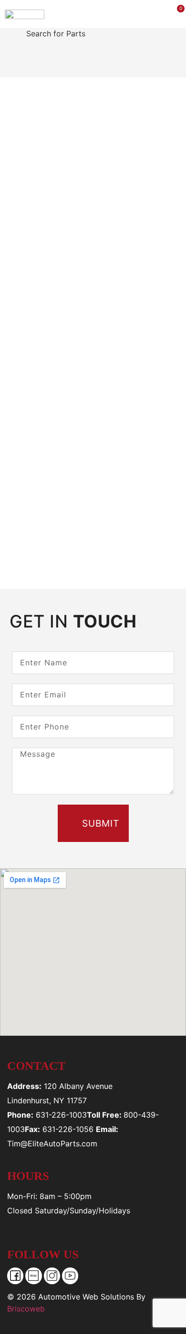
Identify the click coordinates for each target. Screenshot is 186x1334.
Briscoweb (26, 1308)
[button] (85, 14)
